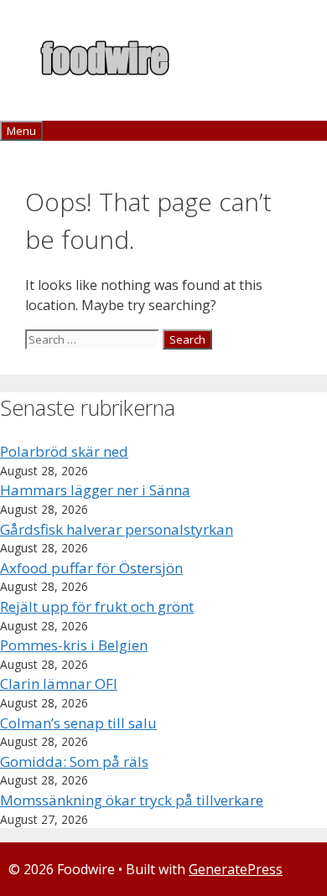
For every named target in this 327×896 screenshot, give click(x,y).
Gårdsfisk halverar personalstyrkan (116, 529)
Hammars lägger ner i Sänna (95, 490)
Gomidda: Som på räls (74, 761)
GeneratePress (236, 869)
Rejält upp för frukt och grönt (97, 606)
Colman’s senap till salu (78, 723)
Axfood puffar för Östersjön (91, 567)
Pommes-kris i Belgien (74, 645)
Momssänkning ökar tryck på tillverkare (131, 800)
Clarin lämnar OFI (58, 683)
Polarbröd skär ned (64, 451)
